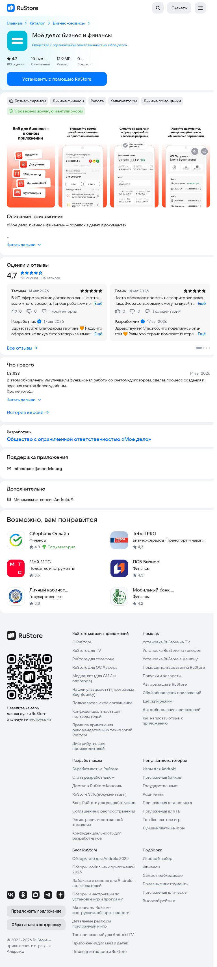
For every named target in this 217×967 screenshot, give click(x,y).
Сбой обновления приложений (172, 692)
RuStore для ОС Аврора (95, 667)
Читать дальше (21, 244)
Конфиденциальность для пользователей (96, 714)
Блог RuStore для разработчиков (103, 802)
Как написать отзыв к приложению (163, 721)
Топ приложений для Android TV (103, 934)
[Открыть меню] (200, 8)
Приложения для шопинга (167, 802)
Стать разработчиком (93, 777)
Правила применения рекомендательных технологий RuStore (102, 730)
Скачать (179, 7)
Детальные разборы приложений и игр (91, 924)
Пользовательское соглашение (102, 702)
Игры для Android (159, 768)
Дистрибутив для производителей (88, 746)
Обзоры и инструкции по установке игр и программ (97, 896)
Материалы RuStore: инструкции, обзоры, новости (100, 910)
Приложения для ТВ (162, 811)
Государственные (160, 785)
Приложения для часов (165, 892)
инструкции (40, 719)
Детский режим (157, 701)
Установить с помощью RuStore (57, 79)
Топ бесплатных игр (162, 819)
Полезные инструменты (165, 883)
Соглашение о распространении (103, 811)
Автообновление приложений (171, 709)
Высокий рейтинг (159, 900)
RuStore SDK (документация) (99, 794)
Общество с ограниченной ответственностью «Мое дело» (79, 45)
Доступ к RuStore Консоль (97, 785)
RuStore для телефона (93, 658)
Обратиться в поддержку (36, 924)
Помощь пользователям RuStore (174, 667)
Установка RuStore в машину (170, 658)
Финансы (151, 866)
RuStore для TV (86, 650)
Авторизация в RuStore (165, 684)
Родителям (153, 794)
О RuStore (81, 641)
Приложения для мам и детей (100, 943)
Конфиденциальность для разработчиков (96, 836)
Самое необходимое (163, 875)
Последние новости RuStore (99, 951)
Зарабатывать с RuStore (95, 768)
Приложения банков (162, 777)
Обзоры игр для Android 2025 (100, 858)
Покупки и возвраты (162, 675)
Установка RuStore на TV (166, 641)
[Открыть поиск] (158, 8)
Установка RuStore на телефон (172, 650)
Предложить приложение (36, 911)
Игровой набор (157, 858)
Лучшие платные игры (164, 828)
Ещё (98, 303)
